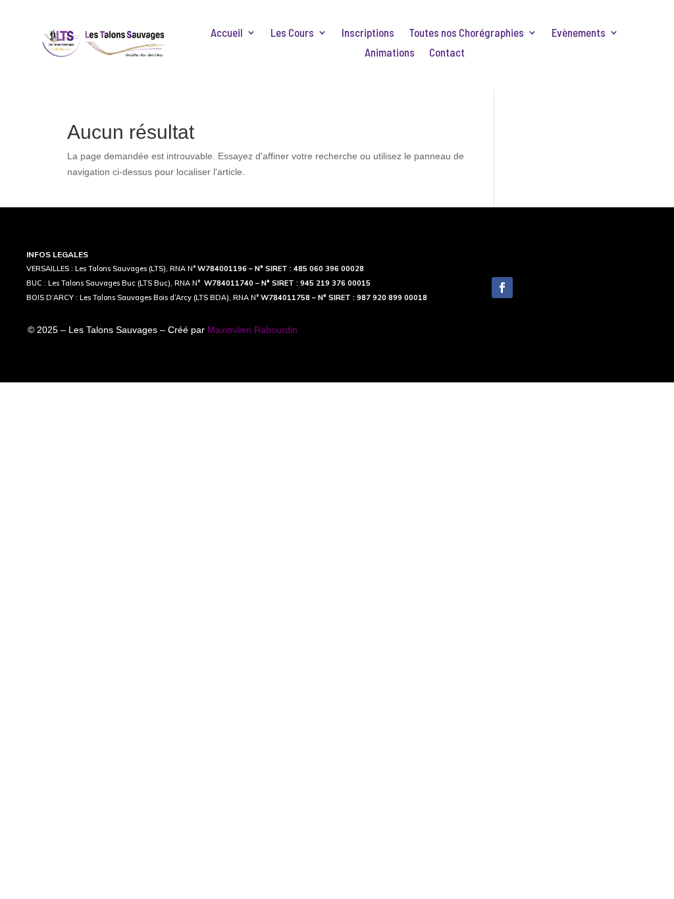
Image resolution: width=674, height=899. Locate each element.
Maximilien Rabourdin (252, 329)
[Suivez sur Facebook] (502, 287)
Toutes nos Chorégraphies (466, 33)
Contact (447, 53)
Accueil (227, 33)
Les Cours (292, 33)
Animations (390, 53)
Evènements (579, 33)
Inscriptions (368, 33)
